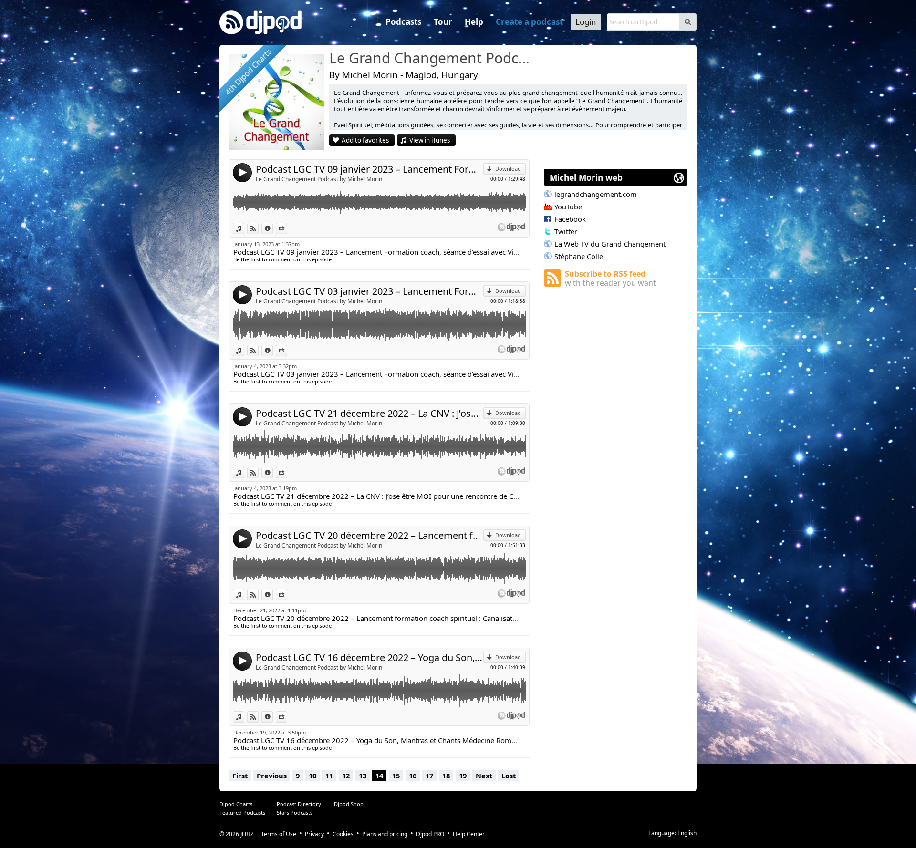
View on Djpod (258, 228)
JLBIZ (247, 834)
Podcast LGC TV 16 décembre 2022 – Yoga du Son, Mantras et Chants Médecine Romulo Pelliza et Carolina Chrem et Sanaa (369, 657)
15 (396, 775)
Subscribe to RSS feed (610, 278)
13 (362, 775)
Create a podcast (529, 21)
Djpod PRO (430, 834)
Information (272, 228)
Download (508, 168)
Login (585, 21)
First (240, 775)
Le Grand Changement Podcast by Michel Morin (319, 179)
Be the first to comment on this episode (282, 259)
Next (484, 775)
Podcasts (403, 21)
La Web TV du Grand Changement (610, 244)
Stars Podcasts (294, 812)
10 (312, 775)
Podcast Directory (299, 803)
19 (463, 775)
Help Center (469, 834)
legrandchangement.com (595, 194)
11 (329, 775)
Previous (272, 775)
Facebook (570, 219)
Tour (443, 21)
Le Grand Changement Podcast (431, 59)
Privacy (314, 834)
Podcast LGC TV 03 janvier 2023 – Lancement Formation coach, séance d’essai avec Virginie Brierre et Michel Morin (369, 291)
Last (508, 775)
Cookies (343, 834)
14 (379, 775)
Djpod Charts (235, 803)
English (687, 833)
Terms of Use (278, 834)
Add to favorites (365, 140)
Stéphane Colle (578, 256)
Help (474, 21)
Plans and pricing (384, 834)
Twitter (565, 231)
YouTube (568, 206)
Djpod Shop (349, 803)
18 (446, 775)
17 (429, 775)
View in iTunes (429, 140)
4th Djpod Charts (248, 72)
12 (346, 775)
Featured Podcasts (242, 812)
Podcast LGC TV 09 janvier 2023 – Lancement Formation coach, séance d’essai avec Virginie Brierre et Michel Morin (369, 169)
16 (412, 775)
